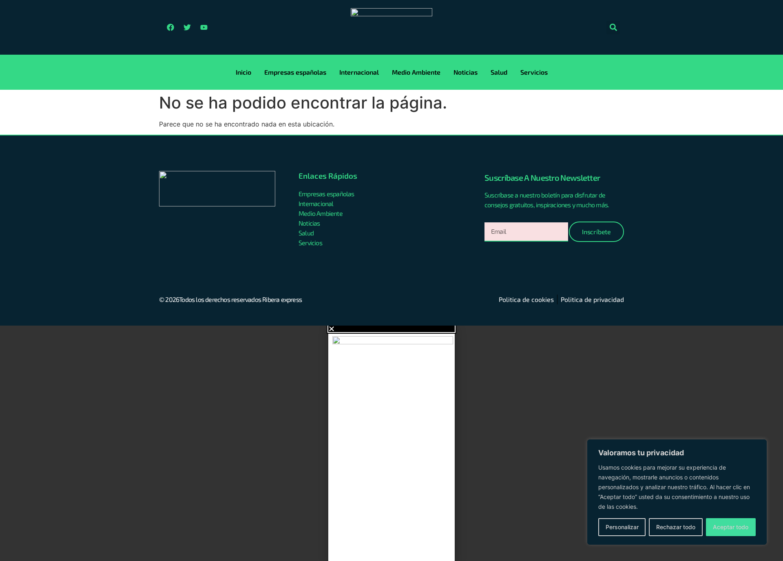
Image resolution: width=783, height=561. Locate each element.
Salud (499, 72)
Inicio (243, 72)
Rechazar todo (675, 526)
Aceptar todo (730, 526)
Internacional (359, 72)
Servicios (534, 72)
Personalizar (622, 526)
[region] (677, 492)
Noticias (465, 72)
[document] (391, 443)
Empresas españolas (295, 72)
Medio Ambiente (416, 72)
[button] (613, 27)
